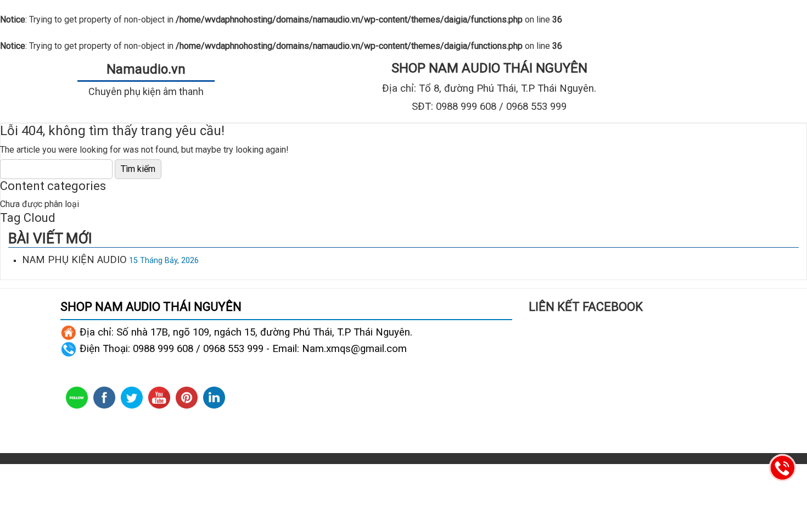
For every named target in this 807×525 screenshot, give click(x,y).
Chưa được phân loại (39, 204)
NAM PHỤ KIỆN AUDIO (74, 260)
